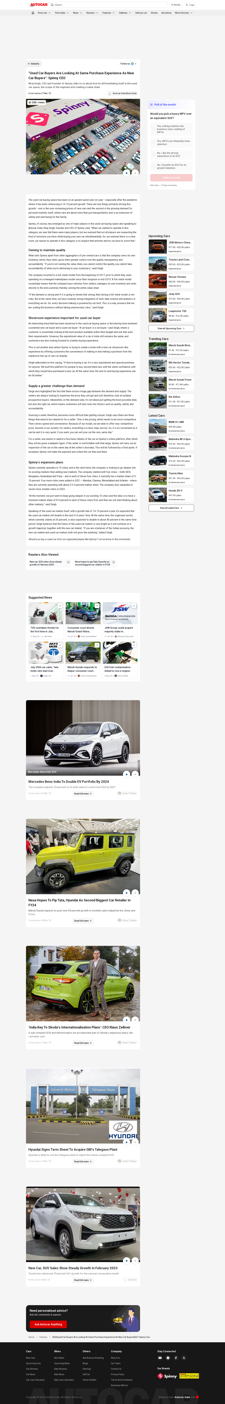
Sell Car (86, 1374)
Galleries (123, 13)
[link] (158, 247)
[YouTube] (160, 1358)
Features (107, 13)
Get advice (166, 13)
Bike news (59, 1374)
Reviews (90, 13)
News (76, 13)
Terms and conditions (121, 1380)
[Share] (135, 173)
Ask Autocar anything (93, 1358)
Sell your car (141, 13)
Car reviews (32, 1369)
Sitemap (87, 1369)
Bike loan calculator (64, 1380)
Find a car (42, 13)
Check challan (89, 1380)
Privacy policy (117, 1374)
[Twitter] (184, 1358)
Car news (30, 1374)
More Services (182, 13)
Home (31, 1337)
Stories (154, 13)
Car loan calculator (35, 1380)
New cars (30, 1358)
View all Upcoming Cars (169, 328)
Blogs (85, 1363)
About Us (115, 1358)
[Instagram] (168, 1358)
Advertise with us (119, 1385)
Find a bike (60, 13)
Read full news (81, 793)
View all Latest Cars (169, 508)
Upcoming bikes (62, 1363)
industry (43, 1337)
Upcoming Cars (33, 1363)
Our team (116, 1363)
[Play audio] (126, 173)
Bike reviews (60, 1369)
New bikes (59, 1358)
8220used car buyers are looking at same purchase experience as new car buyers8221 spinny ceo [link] (101, 1337)
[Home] (33, 13)
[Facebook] (176, 1358)
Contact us (116, 1369)
